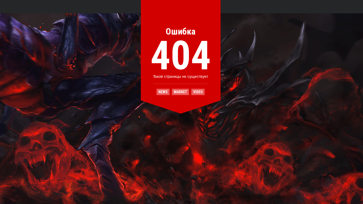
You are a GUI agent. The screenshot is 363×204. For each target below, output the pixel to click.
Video (198, 92)
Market (180, 92)
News (163, 92)
